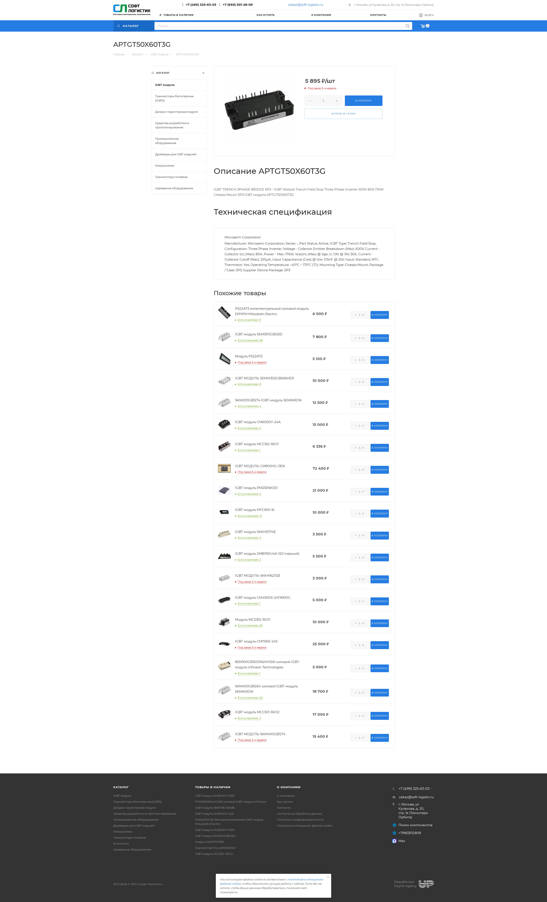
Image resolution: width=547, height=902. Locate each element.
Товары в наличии (213, 787)
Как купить (285, 801)
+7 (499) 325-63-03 (201, 5)
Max (401, 841)
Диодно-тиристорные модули (134, 807)
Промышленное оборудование (136, 819)
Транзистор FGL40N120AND (215, 847)
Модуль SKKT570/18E (209, 841)
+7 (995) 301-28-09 (238, 5)
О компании (289, 787)
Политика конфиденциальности (300, 819)
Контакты (284, 807)
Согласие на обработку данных (299, 813)
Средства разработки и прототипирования (144, 813)
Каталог (121, 787)
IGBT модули (122, 795)
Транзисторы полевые (129, 837)
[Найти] (407, 26)
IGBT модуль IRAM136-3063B (215, 807)
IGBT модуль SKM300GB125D (215, 835)
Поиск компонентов (415, 825)
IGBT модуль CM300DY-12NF (215, 795)
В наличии (121, 843)
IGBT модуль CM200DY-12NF (215, 830)
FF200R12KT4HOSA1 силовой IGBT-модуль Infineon (230, 801)
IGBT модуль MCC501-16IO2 (214, 853)
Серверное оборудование (132, 849)
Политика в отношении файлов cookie (304, 825)
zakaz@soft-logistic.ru (305, 5)
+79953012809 (409, 833)
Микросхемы (122, 831)
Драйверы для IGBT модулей (133, 825)
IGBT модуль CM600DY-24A (214, 813)
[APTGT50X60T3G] (259, 109)
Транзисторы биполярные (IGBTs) (137, 801)
